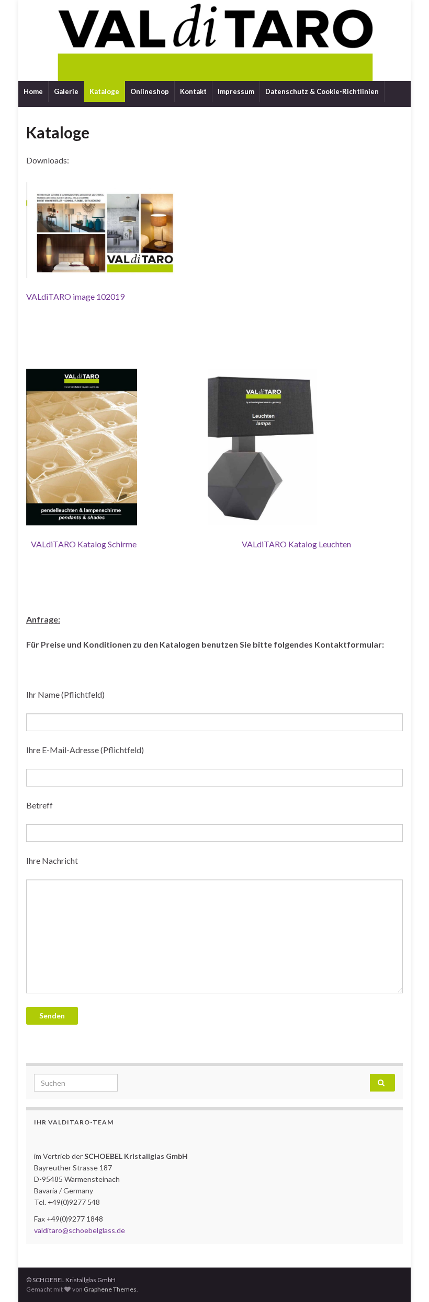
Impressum (236, 91)
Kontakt (193, 91)
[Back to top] (405, 1278)
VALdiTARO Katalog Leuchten (296, 544)
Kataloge (104, 91)
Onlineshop (149, 91)
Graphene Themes (110, 1289)
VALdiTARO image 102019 (75, 296)
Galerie (66, 91)
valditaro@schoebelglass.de (79, 1230)
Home (33, 91)
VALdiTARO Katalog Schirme (84, 544)
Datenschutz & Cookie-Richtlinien (322, 91)
